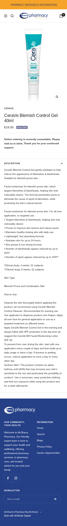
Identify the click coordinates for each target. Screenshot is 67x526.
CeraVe (9, 108)
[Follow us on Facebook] (8, 478)
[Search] (12, 15)
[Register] (55, 499)
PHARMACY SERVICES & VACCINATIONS (34, 4)
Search (41, 434)
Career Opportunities (48, 452)
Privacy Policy (44, 446)
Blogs (40, 440)
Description (12, 163)
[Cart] (61, 15)
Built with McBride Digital (17, 515)
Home (40, 428)
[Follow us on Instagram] (16, 478)
